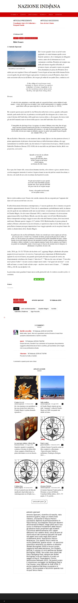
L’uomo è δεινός (19, 402)
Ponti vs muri (44, 443)
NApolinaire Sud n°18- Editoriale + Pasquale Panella (24, 24)
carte (16, 38)
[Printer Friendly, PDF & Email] (39, 280)
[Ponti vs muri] (52, 428)
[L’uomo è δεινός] (26, 387)
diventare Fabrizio (46, 486)
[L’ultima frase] (26, 471)
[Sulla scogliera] (52, 387)
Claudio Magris (43, 309)
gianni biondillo (45, 444)
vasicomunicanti (31, 38)
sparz (22, 341)
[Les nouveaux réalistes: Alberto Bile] (26, 428)
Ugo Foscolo (35, 311)
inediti (43, 439)
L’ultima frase (18, 486)
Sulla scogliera (45, 402)
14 (62, 444)
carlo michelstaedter (28, 309)
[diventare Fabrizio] (52, 471)
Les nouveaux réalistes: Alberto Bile (24, 443)
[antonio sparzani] (20, 541)
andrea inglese (18, 487)
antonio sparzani (37, 300)
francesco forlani (19, 444)
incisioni (17, 482)
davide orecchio (25, 331)
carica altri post (38, 502)
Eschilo (53, 309)
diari (21, 38)
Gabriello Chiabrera (21, 311)
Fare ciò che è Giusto (47, 23)
